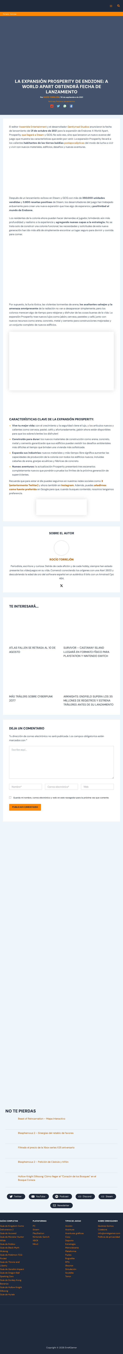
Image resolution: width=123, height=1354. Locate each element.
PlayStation (38, 1233)
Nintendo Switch (41, 1237)
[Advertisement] (61, 174)
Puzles (68, 1254)
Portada (6, 14)
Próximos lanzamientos (65, 101)
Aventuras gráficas (74, 1233)
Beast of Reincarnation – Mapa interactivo (41, 1118)
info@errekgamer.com (109, 1233)
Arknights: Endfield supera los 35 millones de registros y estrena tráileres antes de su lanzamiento (88, 701)
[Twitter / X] (61, 585)
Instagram (67, 485)
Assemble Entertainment (33, 126)
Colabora (102, 1229)
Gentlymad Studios (78, 126)
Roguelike (70, 1258)
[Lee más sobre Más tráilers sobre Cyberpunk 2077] (34, 677)
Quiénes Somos (106, 1226)
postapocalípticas (74, 142)
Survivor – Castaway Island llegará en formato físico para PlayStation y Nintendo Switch (86, 652)
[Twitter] (58, 106)
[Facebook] (71, 106)
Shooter (69, 1265)
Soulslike (69, 1272)
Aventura (69, 1229)
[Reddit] (51, 106)
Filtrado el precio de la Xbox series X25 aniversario (46, 1147)
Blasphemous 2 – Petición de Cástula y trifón (43, 1161)
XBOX (35, 1240)
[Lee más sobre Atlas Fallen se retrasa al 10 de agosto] (34, 629)
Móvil (35, 1244)
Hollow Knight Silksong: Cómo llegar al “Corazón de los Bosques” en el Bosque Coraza (57, 1178)
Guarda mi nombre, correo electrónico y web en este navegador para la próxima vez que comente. (61, 797)
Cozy (67, 1237)
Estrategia (70, 1244)
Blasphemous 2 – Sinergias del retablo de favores (46, 1133)
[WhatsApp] (64, 106)
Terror (68, 1276)
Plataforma (70, 1251)
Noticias (13, 14)
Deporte (69, 1240)
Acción (68, 1226)
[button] (118, 6)
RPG (67, 1262)
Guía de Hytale (7, 1294)
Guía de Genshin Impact (12, 1269)
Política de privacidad (109, 1237)
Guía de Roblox (7, 1244)
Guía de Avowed (8, 1233)
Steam (36, 1229)
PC (34, 1226)
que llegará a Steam (33, 134)
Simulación (70, 1269)
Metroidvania (72, 1247)
